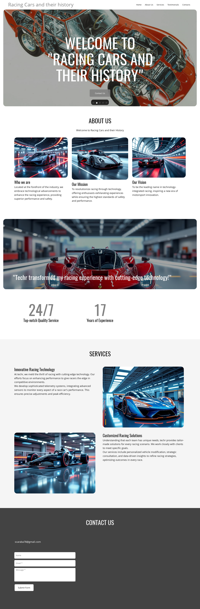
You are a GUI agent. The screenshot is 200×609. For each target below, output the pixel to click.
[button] (93, 102)
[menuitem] (139, 4)
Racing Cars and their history (40, 4)
